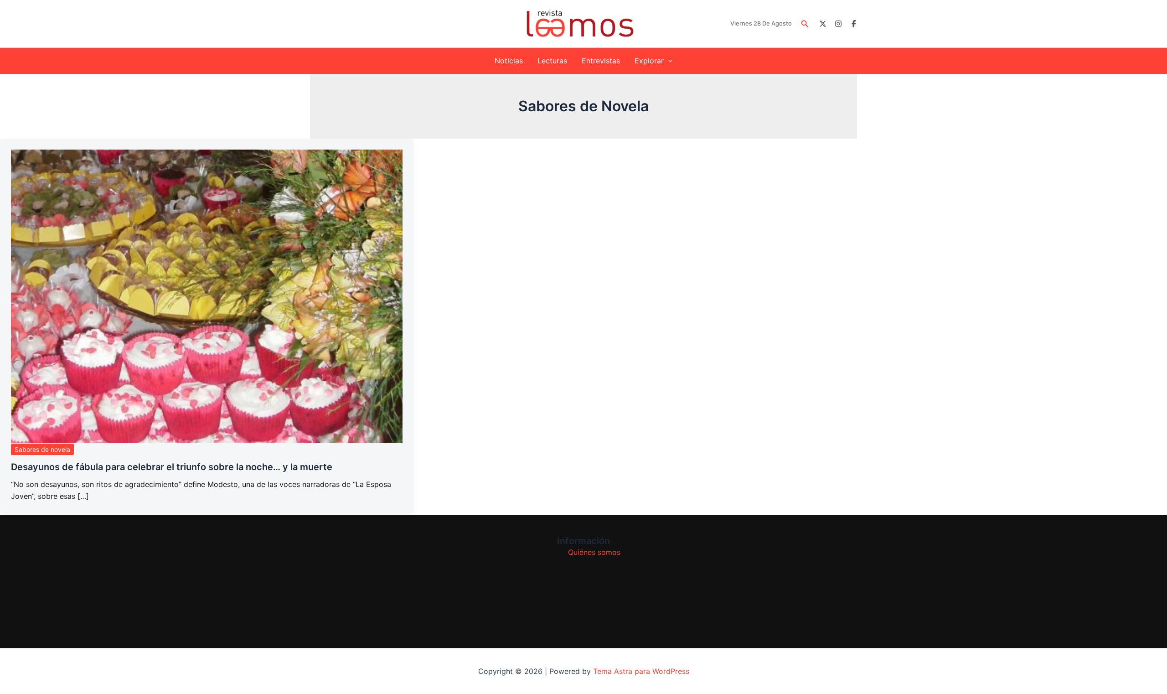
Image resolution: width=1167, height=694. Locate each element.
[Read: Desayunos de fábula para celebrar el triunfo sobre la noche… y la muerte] (207, 296)
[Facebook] (853, 24)
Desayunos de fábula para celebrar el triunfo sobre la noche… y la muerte (171, 466)
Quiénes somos (594, 552)
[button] (805, 24)
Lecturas (552, 60)
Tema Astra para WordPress (641, 671)
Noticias (509, 60)
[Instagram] (838, 24)
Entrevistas (601, 60)
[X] (822, 24)
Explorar (649, 60)
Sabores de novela (42, 449)
